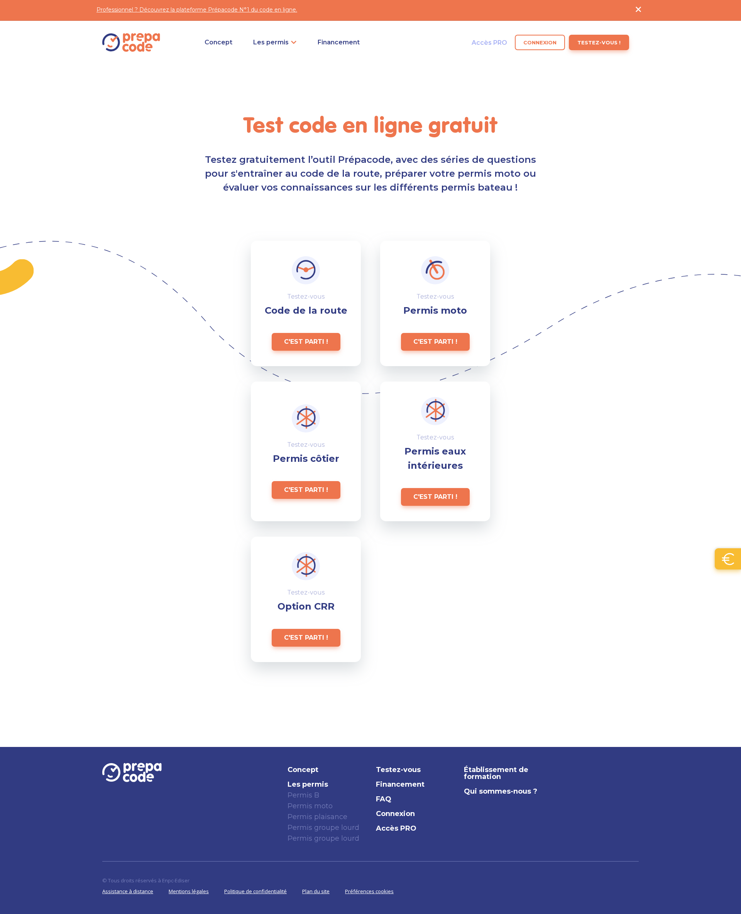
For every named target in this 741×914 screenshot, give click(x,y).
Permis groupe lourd (323, 827)
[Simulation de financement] (728, 558)
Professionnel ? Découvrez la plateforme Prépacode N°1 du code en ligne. (196, 9)
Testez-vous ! (599, 42)
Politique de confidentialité (255, 891)
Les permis (271, 42)
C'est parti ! (306, 341)
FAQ (383, 799)
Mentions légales (189, 891)
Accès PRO (489, 42)
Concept (218, 42)
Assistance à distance (127, 891)
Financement (339, 42)
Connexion (540, 42)
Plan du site (316, 891)
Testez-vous (398, 769)
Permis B (303, 795)
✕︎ (638, 9)
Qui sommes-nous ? (500, 791)
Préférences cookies (369, 891)
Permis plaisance (317, 816)
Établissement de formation (496, 773)
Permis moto (310, 805)
